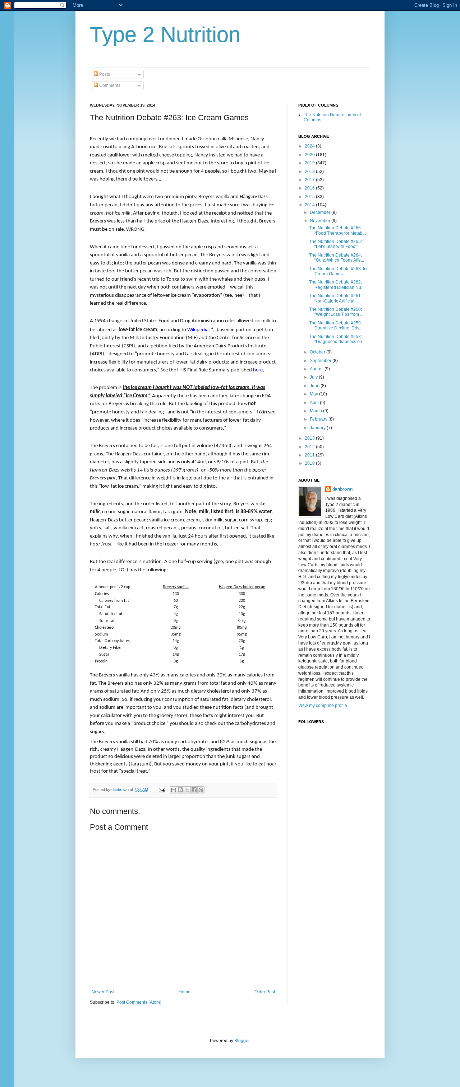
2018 (310, 171)
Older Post (264, 991)
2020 (310, 154)
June (315, 385)
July (314, 377)
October (318, 352)
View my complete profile (322, 705)
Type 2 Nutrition (165, 35)
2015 (310, 196)
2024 (310, 146)
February (319, 419)
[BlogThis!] (180, 789)
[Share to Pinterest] (200, 789)
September (321, 360)
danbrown (342, 489)
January (318, 427)
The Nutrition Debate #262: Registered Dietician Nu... (336, 285)
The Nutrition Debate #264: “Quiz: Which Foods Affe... (336, 258)
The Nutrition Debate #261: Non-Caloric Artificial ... (335, 298)
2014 (310, 204)
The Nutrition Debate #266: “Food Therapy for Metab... (337, 230)
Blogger (241, 1040)
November (320, 220)
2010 (310, 463)
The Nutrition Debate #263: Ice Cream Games (339, 271)
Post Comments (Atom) (138, 1002)
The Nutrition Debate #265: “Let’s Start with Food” (335, 244)
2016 (310, 188)
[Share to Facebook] (194, 789)
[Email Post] (161, 789)
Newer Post (103, 991)
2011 (310, 455)
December (320, 212)
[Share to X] (187, 789)
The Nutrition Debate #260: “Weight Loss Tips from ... (336, 312)
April (315, 402)
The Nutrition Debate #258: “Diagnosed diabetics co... (337, 339)
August (317, 368)
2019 (310, 162)
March (316, 410)
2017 (310, 179)
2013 (310, 438)
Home (184, 991)
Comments (109, 85)
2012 (310, 446)
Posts (104, 74)
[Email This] (173, 789)
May (314, 394)
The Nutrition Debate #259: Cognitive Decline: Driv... (335, 325)
